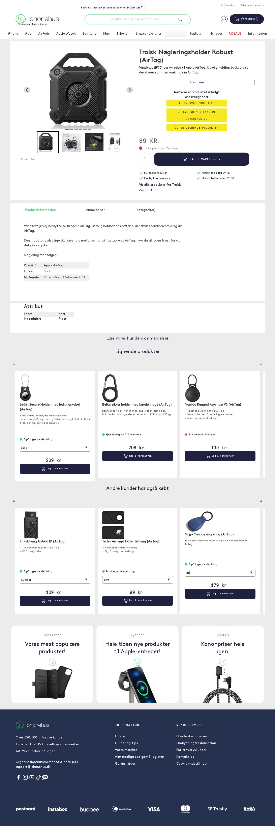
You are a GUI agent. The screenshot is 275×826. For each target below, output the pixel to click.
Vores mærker (126, 750)
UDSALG (235, 33)
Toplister (196, 33)
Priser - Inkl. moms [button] (251, 5)
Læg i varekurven (204, 159)
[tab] (67, 129)
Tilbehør (123, 33)
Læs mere (197, 82)
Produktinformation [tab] (40, 210)
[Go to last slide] (27, 90)
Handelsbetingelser (191, 736)
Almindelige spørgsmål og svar (139, 757)
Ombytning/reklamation (196, 743)
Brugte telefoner (148, 33)
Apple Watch (66, 33)
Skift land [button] (226, 5)
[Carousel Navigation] (11, 362)
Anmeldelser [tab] (95, 210)
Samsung (89, 33)
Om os (120, 736)
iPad (28, 33)
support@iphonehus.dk (33, 767)
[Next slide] (129, 90)
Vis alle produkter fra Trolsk (160, 185)
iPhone (13, 33)
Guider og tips (126, 743)
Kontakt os (185, 757)
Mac (106, 33)
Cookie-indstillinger (192, 763)
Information (257, 33)
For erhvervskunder (191, 750)
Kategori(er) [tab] (146, 210)
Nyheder (216, 33)
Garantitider (125, 763)
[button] (48, 142)
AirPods (44, 33)
